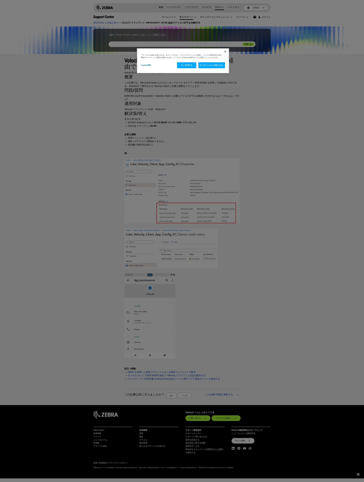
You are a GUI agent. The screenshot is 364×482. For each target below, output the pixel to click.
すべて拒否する (186, 65)
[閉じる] (225, 51)
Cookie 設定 (146, 65)
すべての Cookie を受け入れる (211, 65)
